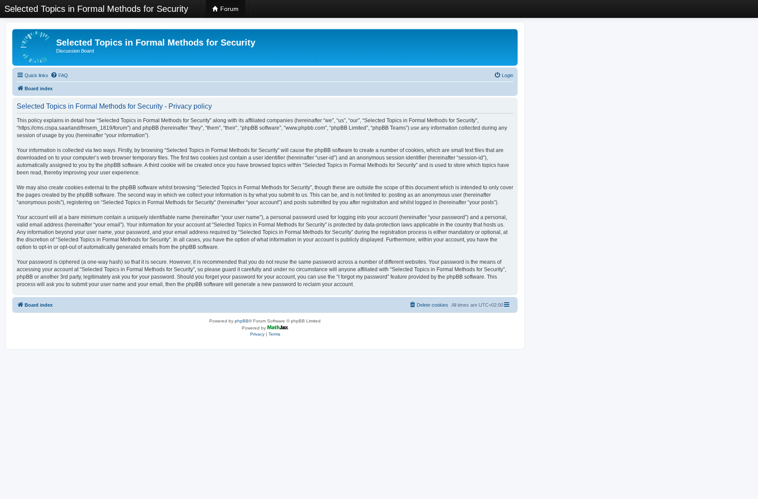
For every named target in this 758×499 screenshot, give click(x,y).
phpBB (242, 321)
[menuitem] (59, 75)
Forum (228, 8)
